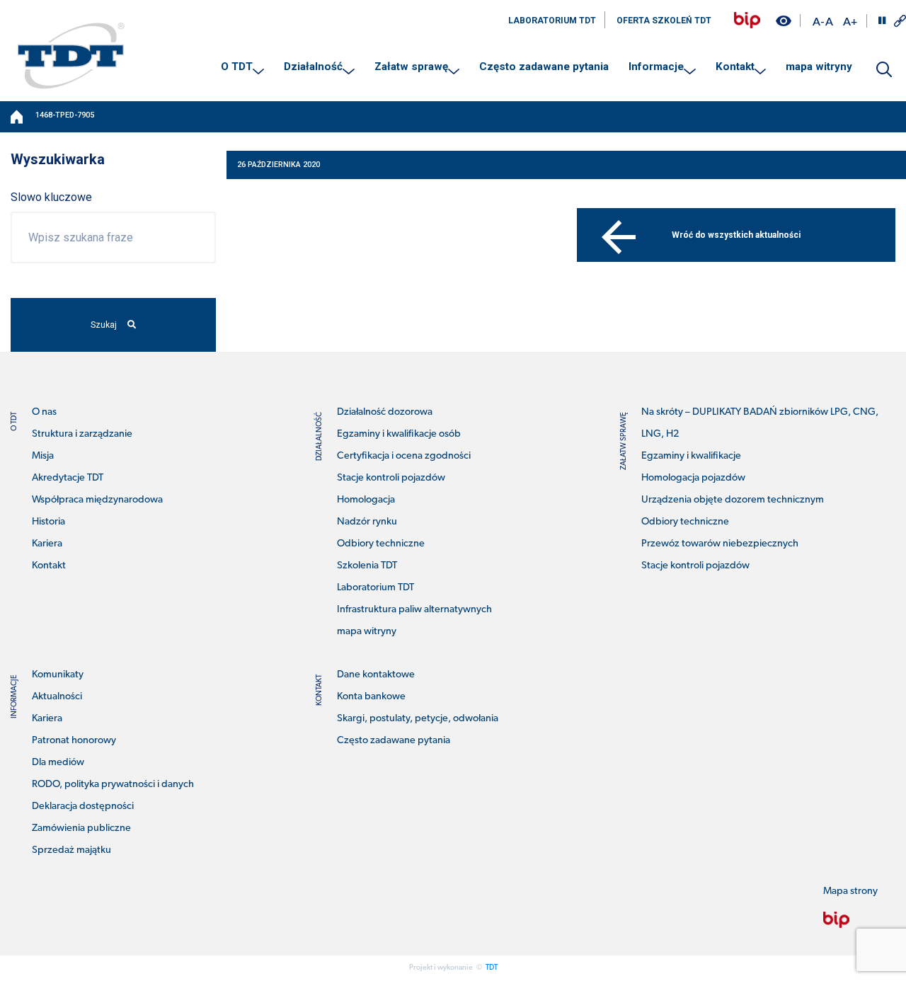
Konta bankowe (371, 697)
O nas (44, 412)
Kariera (47, 544)
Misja (43, 456)
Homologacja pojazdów (693, 478)
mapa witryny (819, 66)
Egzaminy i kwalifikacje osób (399, 434)
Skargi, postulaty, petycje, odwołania (417, 718)
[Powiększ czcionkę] (850, 21)
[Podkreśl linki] (900, 21)
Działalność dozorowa (384, 412)
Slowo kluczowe (51, 197)
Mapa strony (850, 891)
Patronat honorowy (74, 740)
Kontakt (735, 66)
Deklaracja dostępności (83, 806)
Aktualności (57, 697)
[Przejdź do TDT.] (18, 117)
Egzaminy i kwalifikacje (691, 456)
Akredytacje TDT (67, 478)
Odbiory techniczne (381, 544)
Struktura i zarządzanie (82, 434)
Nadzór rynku (367, 522)
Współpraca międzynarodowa (97, 500)
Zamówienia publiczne (81, 828)
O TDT (237, 66)
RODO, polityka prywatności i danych (113, 784)
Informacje (656, 66)
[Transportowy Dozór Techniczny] (71, 55)
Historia (48, 522)
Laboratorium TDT (375, 588)
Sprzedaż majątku (71, 850)
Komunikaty (58, 675)
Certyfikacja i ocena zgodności (404, 456)
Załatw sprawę (411, 66)
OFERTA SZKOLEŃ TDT (664, 20)
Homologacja (366, 500)
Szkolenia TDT (367, 566)
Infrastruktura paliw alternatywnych (414, 609)
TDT (492, 968)
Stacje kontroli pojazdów (391, 478)
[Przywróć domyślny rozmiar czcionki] (829, 21)
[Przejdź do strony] (747, 20)
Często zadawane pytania (544, 66)
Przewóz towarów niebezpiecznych (719, 544)
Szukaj (104, 325)
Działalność (313, 66)
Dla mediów (58, 762)
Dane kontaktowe (376, 675)
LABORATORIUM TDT (552, 20)
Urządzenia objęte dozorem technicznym (732, 500)
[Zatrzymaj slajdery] (881, 20)
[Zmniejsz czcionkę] (818, 21)
